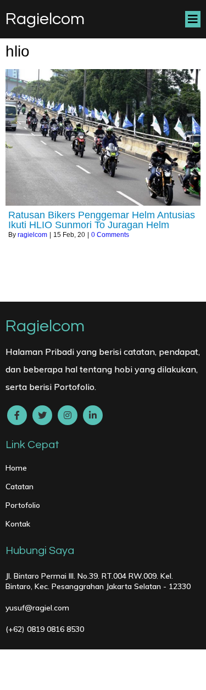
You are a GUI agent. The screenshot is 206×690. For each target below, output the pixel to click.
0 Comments (110, 235)
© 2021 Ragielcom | (67, 663)
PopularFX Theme (143, 663)
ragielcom (32, 235)
